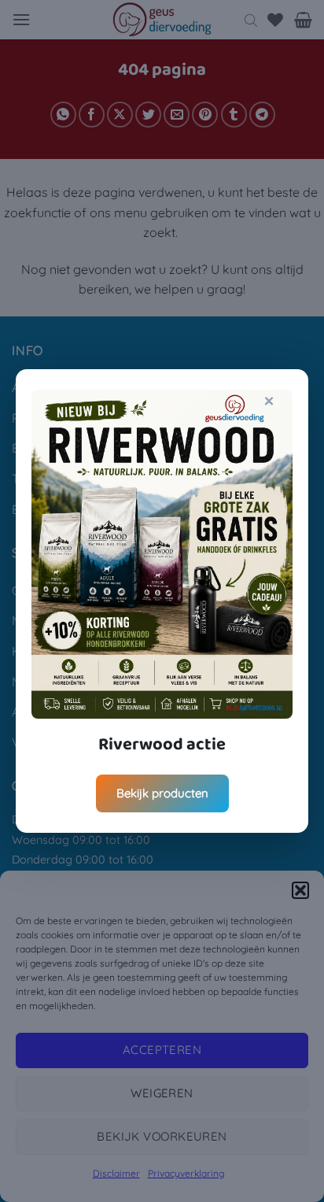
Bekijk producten (162, 793)
